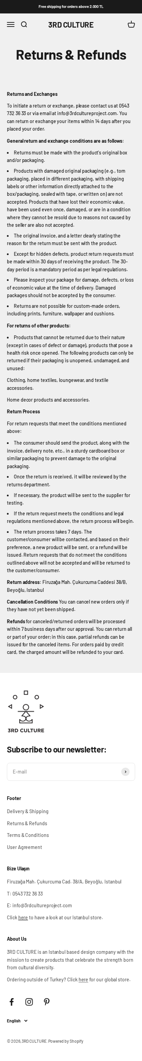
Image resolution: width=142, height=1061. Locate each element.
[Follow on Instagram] (29, 1002)
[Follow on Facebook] (11, 1002)
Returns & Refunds (27, 823)
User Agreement (24, 847)
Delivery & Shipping (28, 811)
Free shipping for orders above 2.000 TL (71, 6)
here (84, 979)
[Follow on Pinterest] (46, 1002)
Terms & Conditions (28, 835)
